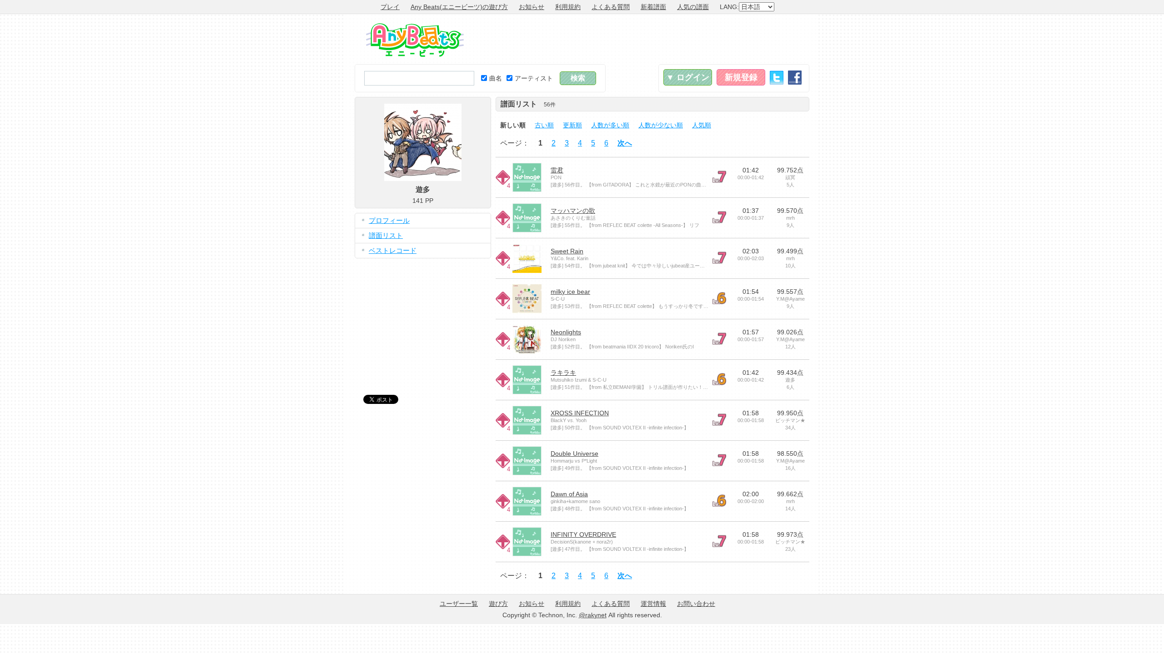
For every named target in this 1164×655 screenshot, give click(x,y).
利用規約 (568, 6)
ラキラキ (563, 372)
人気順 (701, 125)
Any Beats (415, 40)
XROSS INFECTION (580, 413)
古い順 (544, 125)
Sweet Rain (567, 251)
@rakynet (593, 615)
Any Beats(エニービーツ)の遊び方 (459, 6)
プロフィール (389, 220)
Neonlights (566, 332)
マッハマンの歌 (573, 210)
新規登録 (741, 77)
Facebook (795, 78)
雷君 (557, 170)
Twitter (776, 78)
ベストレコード (392, 250)
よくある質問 (611, 6)
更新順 (572, 125)
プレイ (390, 6)
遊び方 (498, 603)
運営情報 (653, 603)
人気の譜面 (693, 6)
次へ (624, 143)
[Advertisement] (643, 39)
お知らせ (531, 6)
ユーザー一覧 (459, 603)
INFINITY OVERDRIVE (583, 534)
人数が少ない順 (660, 125)
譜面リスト (386, 235)
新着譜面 (653, 6)
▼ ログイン (687, 77)
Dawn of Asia (569, 494)
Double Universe (574, 453)
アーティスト (534, 78)
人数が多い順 (610, 125)
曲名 (495, 78)
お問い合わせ (696, 603)
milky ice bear (570, 291)
